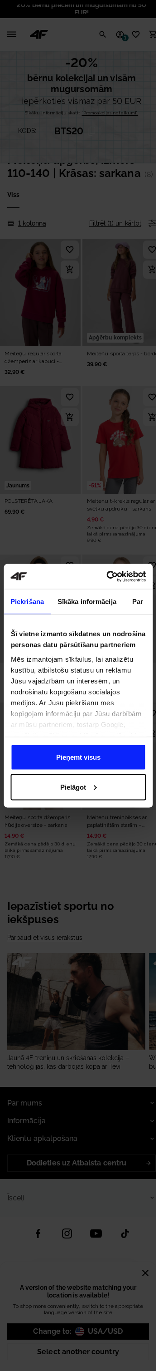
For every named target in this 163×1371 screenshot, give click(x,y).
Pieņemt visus (78, 757)
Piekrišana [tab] (27, 601)
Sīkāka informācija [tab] (87, 601)
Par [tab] (137, 601)
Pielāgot (73, 787)
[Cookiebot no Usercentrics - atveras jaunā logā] (109, 576)
